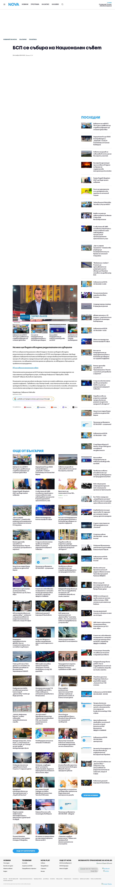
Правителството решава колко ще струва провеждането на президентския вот (67, 569)
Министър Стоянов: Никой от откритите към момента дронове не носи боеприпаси (66, 743)
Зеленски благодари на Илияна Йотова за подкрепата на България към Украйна (102, 751)
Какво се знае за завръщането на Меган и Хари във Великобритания (102, 216)
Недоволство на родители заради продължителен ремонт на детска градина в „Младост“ (67, 545)
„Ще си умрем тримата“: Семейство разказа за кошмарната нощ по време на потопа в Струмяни (22, 521)
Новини (25, 4)
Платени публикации (8, 880)
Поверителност (67, 878)
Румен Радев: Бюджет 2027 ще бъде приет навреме (21, 493)
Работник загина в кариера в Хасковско (44, 614)
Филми (43, 871)
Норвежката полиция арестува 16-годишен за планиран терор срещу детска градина (102, 513)
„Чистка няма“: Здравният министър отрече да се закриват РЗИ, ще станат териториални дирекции (45, 719)
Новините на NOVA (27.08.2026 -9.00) (100, 283)
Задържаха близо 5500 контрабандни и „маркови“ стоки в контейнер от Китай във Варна (45, 470)
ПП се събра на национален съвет (25, 368)
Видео (5, 871)
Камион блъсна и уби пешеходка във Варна (44, 813)
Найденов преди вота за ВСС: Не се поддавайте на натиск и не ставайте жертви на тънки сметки (67, 592)
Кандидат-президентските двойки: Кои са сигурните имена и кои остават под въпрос (21, 643)
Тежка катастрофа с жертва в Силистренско (67, 640)
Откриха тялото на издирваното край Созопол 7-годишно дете (22, 766)
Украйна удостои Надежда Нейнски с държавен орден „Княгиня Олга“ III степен (100, 681)
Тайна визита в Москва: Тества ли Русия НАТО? (102, 203)
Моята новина (7, 868)
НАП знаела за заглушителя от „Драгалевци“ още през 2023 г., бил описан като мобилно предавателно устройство (67, 617)
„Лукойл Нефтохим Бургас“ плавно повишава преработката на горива (20, 718)
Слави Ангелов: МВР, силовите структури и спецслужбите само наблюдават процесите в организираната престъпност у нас (45, 495)
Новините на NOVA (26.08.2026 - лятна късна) (100, 558)
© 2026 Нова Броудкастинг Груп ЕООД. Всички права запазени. (17, 883)
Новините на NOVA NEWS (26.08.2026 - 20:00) (102, 693)
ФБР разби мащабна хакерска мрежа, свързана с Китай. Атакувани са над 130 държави (44, 667)
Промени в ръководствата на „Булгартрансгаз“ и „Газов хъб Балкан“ (20, 792)
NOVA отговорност (65, 863)
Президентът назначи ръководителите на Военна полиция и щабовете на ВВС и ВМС (67, 666)
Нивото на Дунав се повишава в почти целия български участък (67, 468)
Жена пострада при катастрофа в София (44, 518)
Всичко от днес (8, 865)
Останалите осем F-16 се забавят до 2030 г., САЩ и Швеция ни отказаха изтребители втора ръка (45, 691)
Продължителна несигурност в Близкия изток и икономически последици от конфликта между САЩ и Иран (102, 708)
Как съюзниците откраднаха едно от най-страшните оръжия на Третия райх (102, 487)
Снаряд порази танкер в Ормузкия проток (102, 305)
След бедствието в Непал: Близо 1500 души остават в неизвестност (102, 447)
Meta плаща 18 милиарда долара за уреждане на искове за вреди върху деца (102, 586)
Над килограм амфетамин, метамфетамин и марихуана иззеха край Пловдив (21, 815)
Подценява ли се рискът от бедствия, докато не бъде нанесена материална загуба (67, 792)
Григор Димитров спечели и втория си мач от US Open (102, 613)
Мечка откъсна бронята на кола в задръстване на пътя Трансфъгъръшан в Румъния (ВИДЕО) (101, 571)
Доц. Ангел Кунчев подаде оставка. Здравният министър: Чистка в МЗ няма (44, 792)
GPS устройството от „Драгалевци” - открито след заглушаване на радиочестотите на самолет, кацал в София (22, 616)
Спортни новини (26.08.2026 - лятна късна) (100, 536)
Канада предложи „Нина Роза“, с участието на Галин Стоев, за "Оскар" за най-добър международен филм (22, 744)
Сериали (43, 868)
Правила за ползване (84, 878)
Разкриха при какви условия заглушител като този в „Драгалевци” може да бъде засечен (21, 691)
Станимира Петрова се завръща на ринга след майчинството (101, 652)
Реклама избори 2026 (13, 878)
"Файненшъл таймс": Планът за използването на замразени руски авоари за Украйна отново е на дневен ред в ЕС (102, 269)
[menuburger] (4, 4)
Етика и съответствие (96, 878)
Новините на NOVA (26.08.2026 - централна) (100, 739)
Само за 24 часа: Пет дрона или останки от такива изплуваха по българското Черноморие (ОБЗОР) (21, 667)
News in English (63, 868)
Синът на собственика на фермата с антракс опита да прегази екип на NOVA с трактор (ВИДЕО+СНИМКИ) (44, 592)
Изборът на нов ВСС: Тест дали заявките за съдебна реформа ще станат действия (21, 469)
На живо (55, 4)
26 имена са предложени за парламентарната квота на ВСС (45, 838)
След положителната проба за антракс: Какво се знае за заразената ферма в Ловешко (44, 545)
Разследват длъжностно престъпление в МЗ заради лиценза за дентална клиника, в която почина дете (66, 692)
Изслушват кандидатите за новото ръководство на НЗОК (101, 460)
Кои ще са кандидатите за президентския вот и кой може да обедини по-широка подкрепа (67, 520)
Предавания (44, 865)
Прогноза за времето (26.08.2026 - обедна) (66, 813)
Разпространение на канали (26, 878)
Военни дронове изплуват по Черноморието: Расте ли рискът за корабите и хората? (22, 545)
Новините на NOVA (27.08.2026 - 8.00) (100, 329)
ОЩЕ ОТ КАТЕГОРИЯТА (25, 851)
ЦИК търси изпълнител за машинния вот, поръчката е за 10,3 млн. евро (22, 591)
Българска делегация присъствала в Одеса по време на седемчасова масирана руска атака (102, 167)
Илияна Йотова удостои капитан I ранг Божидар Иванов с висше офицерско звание (67, 767)
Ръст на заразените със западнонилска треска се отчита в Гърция (101, 192)
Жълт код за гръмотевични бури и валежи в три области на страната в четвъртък (67, 718)
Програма (35, 4)
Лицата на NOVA (27, 865)
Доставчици (46, 878)
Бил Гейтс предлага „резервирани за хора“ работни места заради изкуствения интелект (102, 500)
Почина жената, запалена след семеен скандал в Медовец (21, 838)
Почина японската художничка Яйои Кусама (100, 295)
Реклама (5, 878)
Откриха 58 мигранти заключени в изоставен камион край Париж (102, 547)
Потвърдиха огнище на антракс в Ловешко (44, 741)
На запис (45, 4)
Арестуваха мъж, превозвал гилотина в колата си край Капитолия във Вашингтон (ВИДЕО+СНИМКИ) (101, 725)
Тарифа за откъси (38, 878)
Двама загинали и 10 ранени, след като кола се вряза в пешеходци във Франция (102, 318)
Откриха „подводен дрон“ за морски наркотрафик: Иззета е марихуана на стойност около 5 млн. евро (45, 768)
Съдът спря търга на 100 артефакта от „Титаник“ (101, 525)
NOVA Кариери (63, 865)
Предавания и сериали (29, 868)
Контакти (52, 878)
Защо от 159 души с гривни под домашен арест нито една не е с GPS (44, 642)
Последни (6, 863)
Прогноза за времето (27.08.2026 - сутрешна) (44, 567)
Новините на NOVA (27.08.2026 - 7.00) (100, 434)
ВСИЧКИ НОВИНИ (91, 795)
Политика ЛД (75, 878)
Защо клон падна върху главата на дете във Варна (21, 568)
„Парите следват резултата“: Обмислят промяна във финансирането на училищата (67, 840)
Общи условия (59, 878)
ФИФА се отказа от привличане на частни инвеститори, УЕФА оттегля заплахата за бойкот (102, 600)
